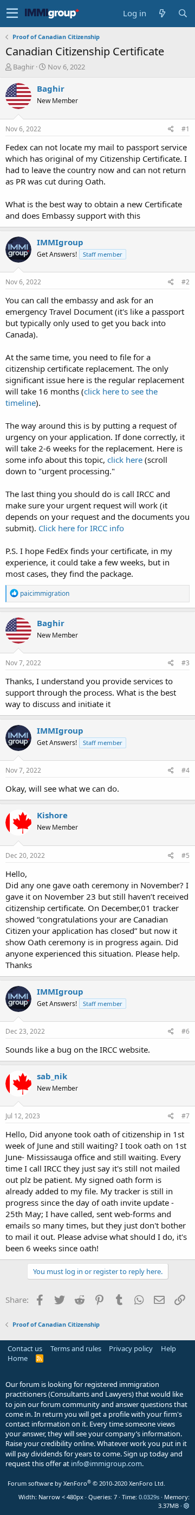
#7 (185, 1116)
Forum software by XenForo (86, 1483)
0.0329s (149, 1497)
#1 (185, 128)
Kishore (52, 815)
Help (168, 1348)
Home (18, 1358)
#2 (185, 282)
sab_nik (52, 1076)
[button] (12, 13)
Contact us (25, 1348)
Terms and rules (75, 1348)
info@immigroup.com (106, 1463)
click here (124, 459)
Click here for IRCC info (81, 528)
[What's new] (162, 13)
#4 (185, 770)
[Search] (182, 13)
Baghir (23, 67)
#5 (185, 855)
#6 (185, 1031)
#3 (185, 662)
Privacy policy (131, 1348)
